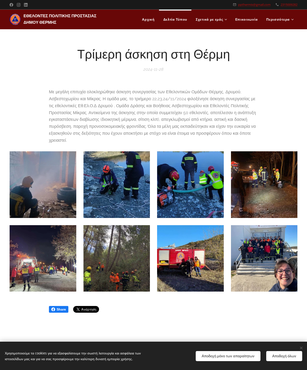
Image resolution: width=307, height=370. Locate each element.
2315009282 (289, 4)
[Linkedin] (26, 5)
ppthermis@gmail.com (254, 4)
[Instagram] (19, 5)
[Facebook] (11, 5)
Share (61, 309)
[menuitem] (148, 19)
